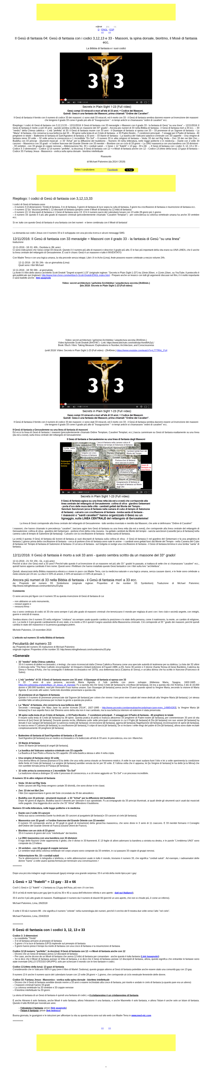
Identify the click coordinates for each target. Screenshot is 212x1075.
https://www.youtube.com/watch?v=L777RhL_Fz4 (142, 350)
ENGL (104, 30)
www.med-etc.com (141, 1015)
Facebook (112, 169)
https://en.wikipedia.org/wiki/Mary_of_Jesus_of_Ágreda (46, 685)
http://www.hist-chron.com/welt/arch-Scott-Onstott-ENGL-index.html (76, 275)
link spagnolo (43, 278)
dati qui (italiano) (124, 893)
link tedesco (53, 1010)
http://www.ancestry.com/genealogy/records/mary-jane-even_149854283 (139, 707)
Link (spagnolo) (149, 956)
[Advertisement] (96, 13)
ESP (111, 30)
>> (109, 32)
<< (102, 32)
